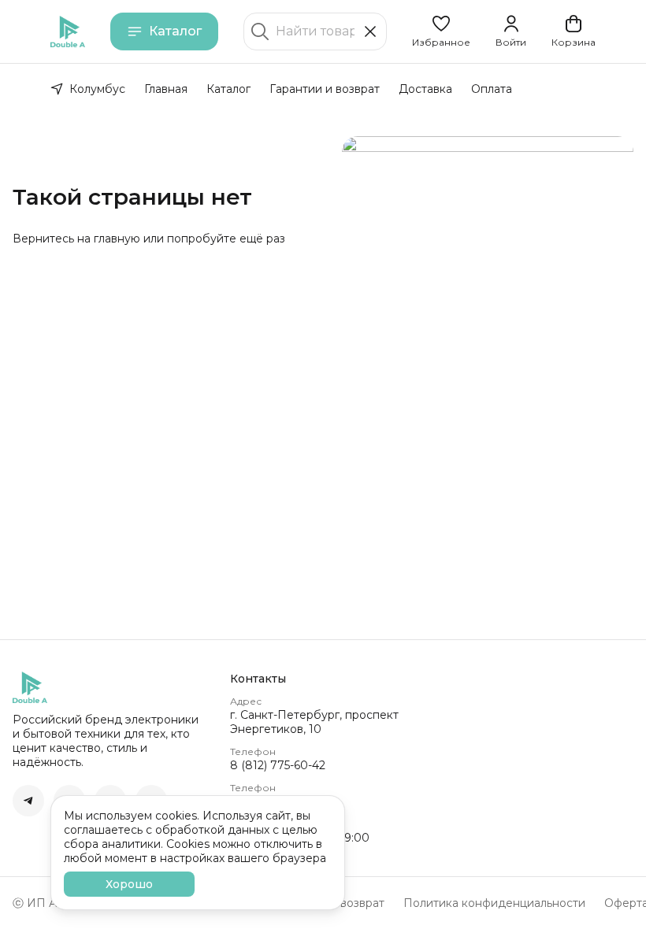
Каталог (175, 31)
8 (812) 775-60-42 (277, 765)
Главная (165, 89)
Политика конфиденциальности (494, 903)
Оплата (491, 89)
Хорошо (129, 884)
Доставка (425, 89)
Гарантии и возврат (324, 89)
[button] (441, 31)
